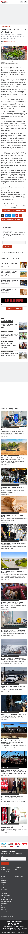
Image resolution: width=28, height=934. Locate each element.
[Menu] (25, 2)
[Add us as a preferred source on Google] (20, 215)
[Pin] (16, 215)
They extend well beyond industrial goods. (11, 689)
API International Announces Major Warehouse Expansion (13, 572)
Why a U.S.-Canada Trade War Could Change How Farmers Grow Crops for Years (9, 273)
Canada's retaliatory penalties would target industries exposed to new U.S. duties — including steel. (13, 801)
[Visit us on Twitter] (12, 924)
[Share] (6, 215)
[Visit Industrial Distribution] (3, 846)
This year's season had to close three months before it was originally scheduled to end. (12, 662)
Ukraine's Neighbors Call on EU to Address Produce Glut (9, 325)
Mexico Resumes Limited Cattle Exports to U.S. (13, 714)
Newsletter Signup (8, 926)
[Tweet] (13, 215)
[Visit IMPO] (24, 844)
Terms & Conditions (22, 928)
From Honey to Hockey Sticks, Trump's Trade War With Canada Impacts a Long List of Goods (13, 631)
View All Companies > (14, 308)
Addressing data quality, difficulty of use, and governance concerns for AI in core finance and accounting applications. (12, 433)
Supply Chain (5, 26)
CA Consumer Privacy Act (15, 929)
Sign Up (5, 863)
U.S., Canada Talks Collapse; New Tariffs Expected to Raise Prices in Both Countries (12, 797)
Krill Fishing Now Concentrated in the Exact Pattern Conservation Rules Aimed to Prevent (13, 659)
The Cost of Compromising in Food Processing (9, 264)
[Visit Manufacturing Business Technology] (17, 846)
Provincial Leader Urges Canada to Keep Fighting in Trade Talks (12, 826)
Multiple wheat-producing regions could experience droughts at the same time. (14, 519)
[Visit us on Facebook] (9, 924)
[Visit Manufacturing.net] (10, 846)
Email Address (6, 240)
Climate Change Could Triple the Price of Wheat (9, 290)
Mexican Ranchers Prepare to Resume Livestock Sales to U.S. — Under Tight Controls (13, 771)
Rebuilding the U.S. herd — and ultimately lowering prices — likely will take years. (13, 606)
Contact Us (5, 928)
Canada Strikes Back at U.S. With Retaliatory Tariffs (13, 687)
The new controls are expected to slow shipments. (13, 773)
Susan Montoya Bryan (9, 41)
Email (2, 856)
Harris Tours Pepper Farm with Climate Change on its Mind (9, 335)
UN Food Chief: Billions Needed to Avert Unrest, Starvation (9, 345)
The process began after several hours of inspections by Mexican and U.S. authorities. (12, 717)
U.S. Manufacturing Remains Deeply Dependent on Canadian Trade (13, 544)
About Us (22, 926)
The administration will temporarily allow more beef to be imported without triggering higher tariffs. (14, 746)
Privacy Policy (12, 928)
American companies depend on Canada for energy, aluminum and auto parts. (13, 547)
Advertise (16, 926)
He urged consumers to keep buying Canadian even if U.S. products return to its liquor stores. (14, 830)
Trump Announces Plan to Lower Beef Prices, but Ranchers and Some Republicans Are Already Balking (13, 742)
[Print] (2, 215)
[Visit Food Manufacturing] (10, 844)
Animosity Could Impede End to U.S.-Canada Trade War (9, 281)
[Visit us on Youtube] (18, 924)
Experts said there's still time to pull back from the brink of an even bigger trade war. (13, 491)
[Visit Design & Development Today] (3, 844)
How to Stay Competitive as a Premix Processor (9, 354)
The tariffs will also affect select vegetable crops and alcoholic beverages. (13, 634)
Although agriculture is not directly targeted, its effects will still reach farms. (12, 462)
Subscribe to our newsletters (14, 210)
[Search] (21, 2)
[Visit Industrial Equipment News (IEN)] (17, 844)
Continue (7, 247)
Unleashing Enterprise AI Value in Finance (12, 429)
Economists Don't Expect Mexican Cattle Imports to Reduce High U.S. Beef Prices (12, 603)
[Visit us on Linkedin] (15, 924)
